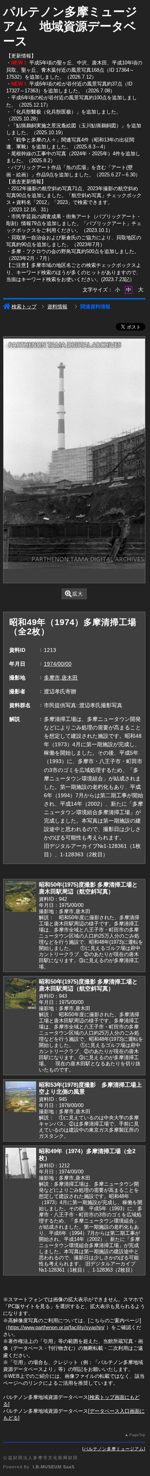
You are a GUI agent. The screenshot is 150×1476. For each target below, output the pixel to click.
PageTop (137, 1435)
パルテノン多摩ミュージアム (114, 1448)
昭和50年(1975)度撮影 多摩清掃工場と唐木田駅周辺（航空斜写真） (88, 888)
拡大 (77, 594)
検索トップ (24, 306)
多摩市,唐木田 (61, 678)
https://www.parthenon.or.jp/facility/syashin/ (56, 1327)
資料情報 (57, 306)
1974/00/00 (58, 664)
